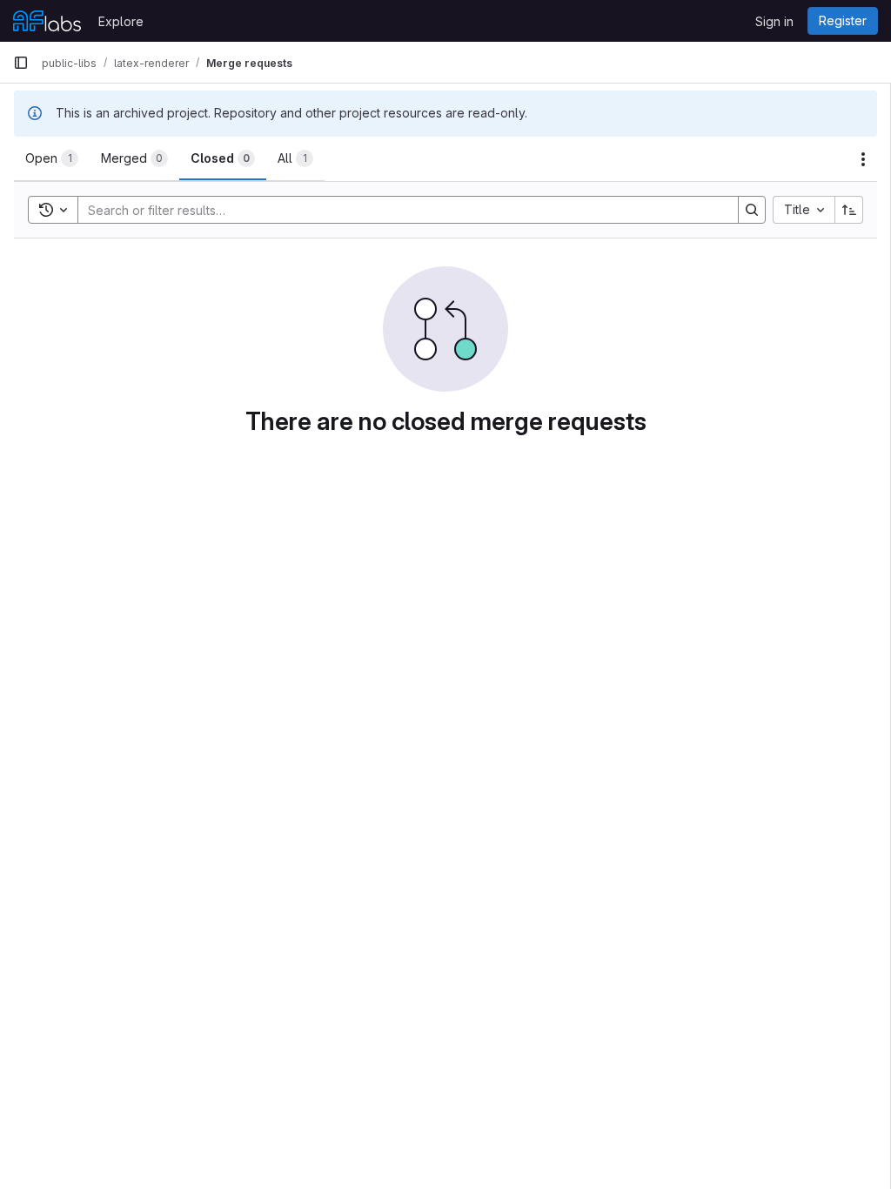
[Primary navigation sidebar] (21, 63)
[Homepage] (47, 21)
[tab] (52, 158)
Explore (121, 21)
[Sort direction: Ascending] (849, 210)
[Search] (752, 210)
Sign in (774, 21)
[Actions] (863, 159)
